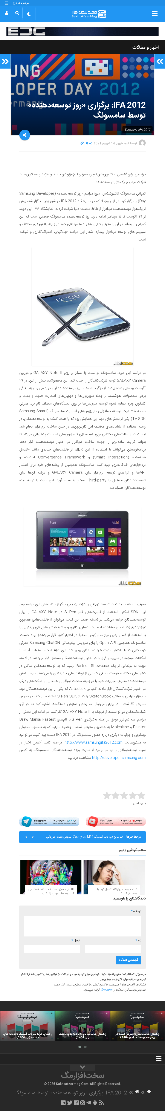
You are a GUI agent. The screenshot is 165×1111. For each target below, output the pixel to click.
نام (138, 940)
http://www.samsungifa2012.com (93, 743)
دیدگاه (136, 911)
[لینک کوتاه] (82, 143)
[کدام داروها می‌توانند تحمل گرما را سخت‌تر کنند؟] (114, 877)
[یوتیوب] (116, 821)
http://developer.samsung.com (119, 758)
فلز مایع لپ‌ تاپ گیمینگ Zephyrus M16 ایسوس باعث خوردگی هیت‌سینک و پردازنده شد (84, 838)
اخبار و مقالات (145, 47)
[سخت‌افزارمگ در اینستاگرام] (82, 1102)
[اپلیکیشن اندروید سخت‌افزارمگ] (95, 1102)
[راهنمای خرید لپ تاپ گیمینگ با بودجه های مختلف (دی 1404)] (27, 1026)
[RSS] (101, 1102)
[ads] (82, 31)
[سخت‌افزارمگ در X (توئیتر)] (69, 1102)
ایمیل (76, 940)
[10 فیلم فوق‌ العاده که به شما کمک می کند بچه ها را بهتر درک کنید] (50, 877)
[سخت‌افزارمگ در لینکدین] (63, 1102)
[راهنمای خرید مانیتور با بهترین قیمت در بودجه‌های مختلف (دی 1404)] (137, 1026)
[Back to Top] (82, 1068)
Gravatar (107, 990)
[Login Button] (6, 13)
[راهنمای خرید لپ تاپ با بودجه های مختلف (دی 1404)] (82, 1026)
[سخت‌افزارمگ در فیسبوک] (76, 1102)
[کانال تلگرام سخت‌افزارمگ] (89, 1102)
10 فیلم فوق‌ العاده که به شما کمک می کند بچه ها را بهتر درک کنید (51, 891)
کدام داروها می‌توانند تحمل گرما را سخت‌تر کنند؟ (117, 891)
